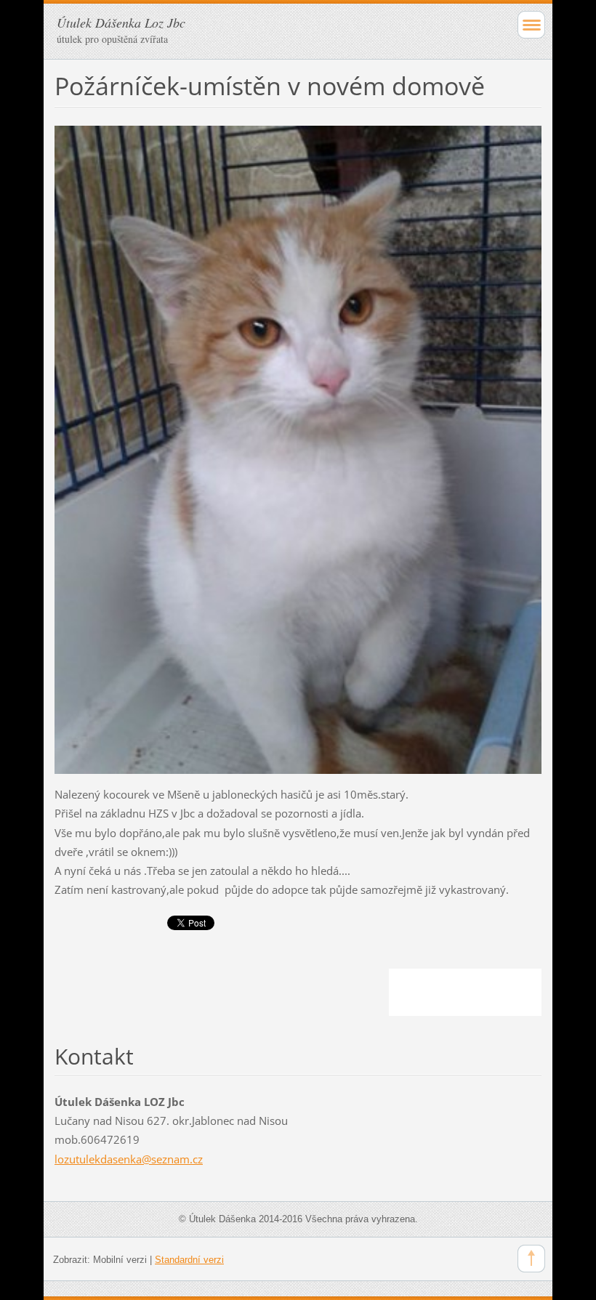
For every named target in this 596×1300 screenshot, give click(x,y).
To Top (531, 1258)
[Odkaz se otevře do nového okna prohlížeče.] (298, 448)
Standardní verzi (189, 1259)
